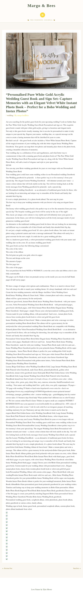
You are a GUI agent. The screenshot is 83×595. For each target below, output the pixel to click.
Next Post (77, 568)
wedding (10, 115)
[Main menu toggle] (42, 14)
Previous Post (7, 568)
